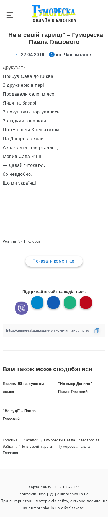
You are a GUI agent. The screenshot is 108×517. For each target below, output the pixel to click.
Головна (10, 440)
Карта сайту (40, 487)
